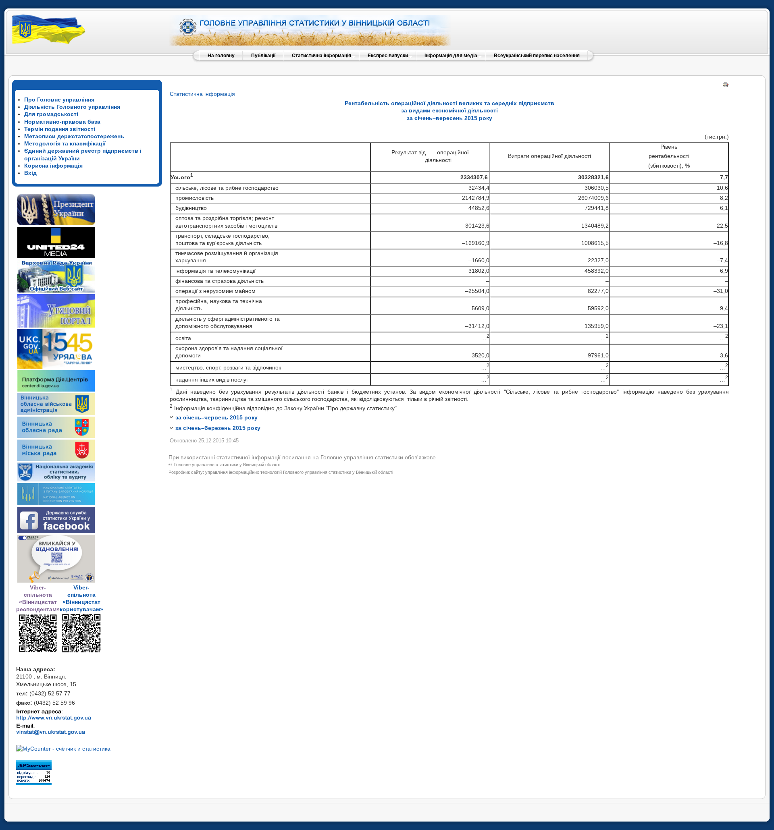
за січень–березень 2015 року (217, 428)
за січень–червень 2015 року (216, 417)
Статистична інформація (202, 94)
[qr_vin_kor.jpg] (38, 651)
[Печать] (725, 86)
